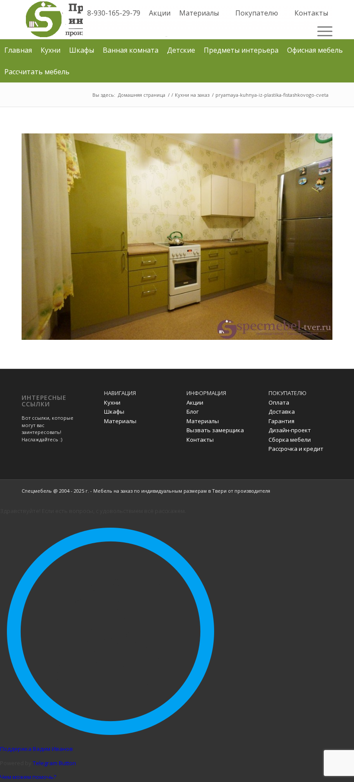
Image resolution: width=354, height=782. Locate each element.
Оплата (279, 402)
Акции (160, 13)
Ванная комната (130, 50)
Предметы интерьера (241, 50)
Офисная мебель (315, 50)
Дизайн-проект (290, 430)
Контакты (311, 13)
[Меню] (322, 31)
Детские (181, 50)
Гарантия (281, 421)
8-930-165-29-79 (113, 13)
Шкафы (81, 50)
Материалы (199, 13)
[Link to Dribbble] (325, 490)
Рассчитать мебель (37, 71)
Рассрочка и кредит (296, 449)
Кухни (50, 50)
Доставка (282, 411)
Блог (192, 411)
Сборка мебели (290, 439)
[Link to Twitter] (313, 490)
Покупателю (256, 13)
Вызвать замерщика (215, 430)
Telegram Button (54, 763)
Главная (18, 50)
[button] (224, 13)
